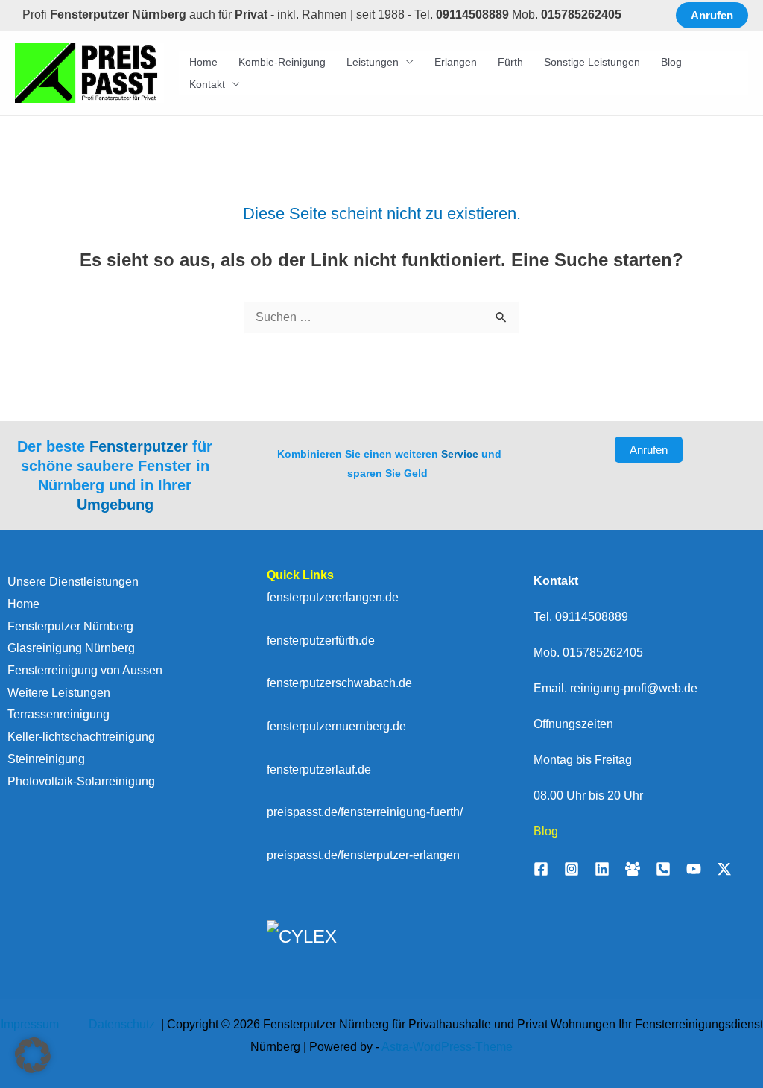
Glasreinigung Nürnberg (71, 648)
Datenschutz (123, 1024)
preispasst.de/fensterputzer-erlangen (363, 855)
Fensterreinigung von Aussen (84, 670)
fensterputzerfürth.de (321, 640)
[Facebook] (541, 868)
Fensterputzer (138, 446)
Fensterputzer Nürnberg (70, 626)
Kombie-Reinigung (282, 62)
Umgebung (115, 504)
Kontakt (207, 84)
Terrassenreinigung (58, 714)
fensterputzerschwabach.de (339, 683)
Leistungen (372, 62)
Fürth (510, 62)
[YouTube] (693, 868)
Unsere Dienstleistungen (73, 581)
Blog (671, 62)
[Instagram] (571, 868)
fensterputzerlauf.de (319, 769)
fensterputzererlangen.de (333, 597)
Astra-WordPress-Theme (447, 1046)
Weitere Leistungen (58, 692)
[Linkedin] (602, 868)
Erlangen (455, 62)
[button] (712, 15)
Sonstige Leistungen (592, 62)
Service (459, 454)
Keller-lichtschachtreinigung (81, 736)
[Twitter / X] (724, 868)
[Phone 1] (663, 868)
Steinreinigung (46, 759)
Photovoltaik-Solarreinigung (81, 781)
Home (203, 62)
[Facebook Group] (632, 868)
